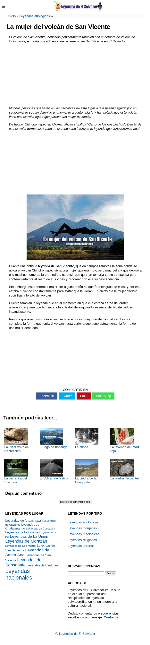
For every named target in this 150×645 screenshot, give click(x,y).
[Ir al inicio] (78, 9)
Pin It (84, 396)
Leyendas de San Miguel (20, 545)
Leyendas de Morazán (26, 541)
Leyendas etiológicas (34, 16)
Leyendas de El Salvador (77, 634)
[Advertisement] (75, 74)
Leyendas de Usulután (42, 565)
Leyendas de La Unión (29, 536)
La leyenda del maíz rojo (125, 449)
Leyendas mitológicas (83, 534)
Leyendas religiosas (82, 540)
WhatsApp (103, 396)
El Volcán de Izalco (54, 478)
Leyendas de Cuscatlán (40, 528)
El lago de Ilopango (53, 447)
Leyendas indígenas (82, 528)
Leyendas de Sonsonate (23, 562)
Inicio (12, 16)
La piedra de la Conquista (85, 480)
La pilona (81, 447)
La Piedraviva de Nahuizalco (16, 449)
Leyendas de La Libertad (22, 532)
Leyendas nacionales (18, 574)
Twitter (67, 396)
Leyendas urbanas (81, 546)
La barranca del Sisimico (15, 480)
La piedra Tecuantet (124, 478)
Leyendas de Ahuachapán (24, 520)
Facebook (47, 396)
